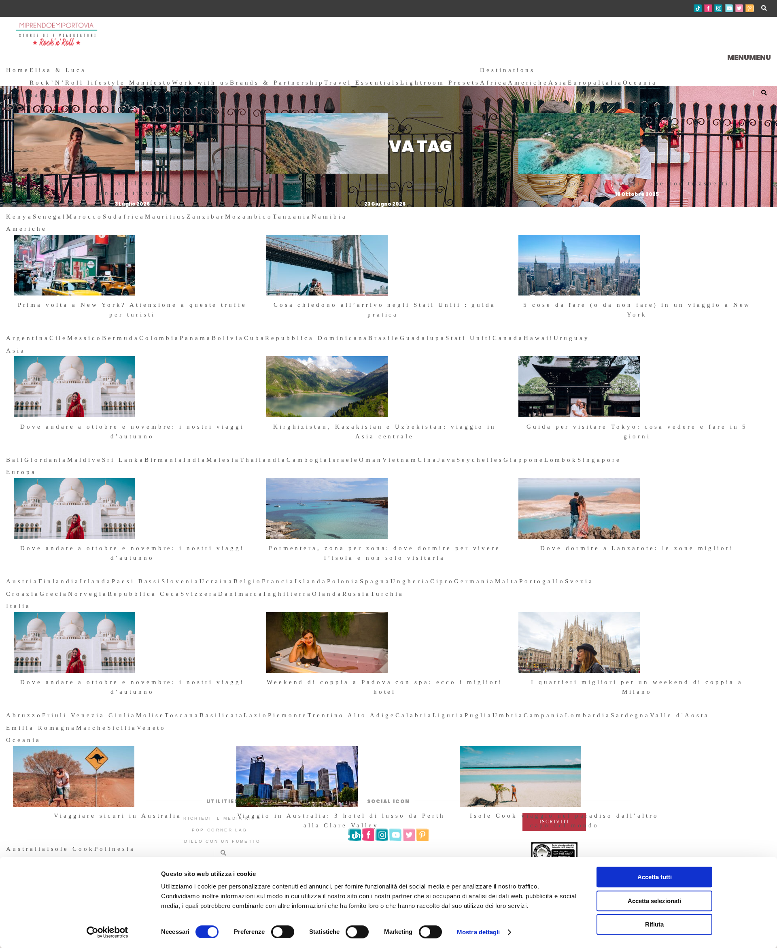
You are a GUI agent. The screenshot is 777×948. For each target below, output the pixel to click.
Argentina (27, 338)
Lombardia (588, 715)
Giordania (46, 460)
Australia (26, 849)
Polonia (343, 581)
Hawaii (539, 338)
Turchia (387, 594)
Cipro (442, 581)
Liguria (449, 715)
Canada (508, 338)
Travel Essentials (362, 82)
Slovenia (180, 581)
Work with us (200, 82)
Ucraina (217, 581)
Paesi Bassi (136, 581)
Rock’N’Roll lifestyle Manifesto (101, 82)
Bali (15, 460)
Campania (544, 715)
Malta (507, 581)
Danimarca (241, 594)
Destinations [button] (507, 70)
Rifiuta (654, 924)
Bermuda (120, 338)
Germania (474, 581)
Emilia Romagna (41, 728)
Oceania (640, 82)
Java (447, 460)
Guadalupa (423, 338)
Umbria (508, 715)
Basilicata (222, 715)
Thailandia (263, 460)
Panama (196, 338)
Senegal (50, 216)
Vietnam (400, 460)
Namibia (329, 216)
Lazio (256, 715)
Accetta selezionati (654, 900)
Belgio (248, 581)
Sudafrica (124, 216)
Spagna (375, 581)
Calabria (414, 715)
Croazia (23, 594)
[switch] (282, 931)
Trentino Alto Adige (351, 715)
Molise (150, 715)
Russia (356, 594)
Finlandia (59, 581)
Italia (610, 82)
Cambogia (308, 460)
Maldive (84, 460)
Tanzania (292, 216)
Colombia (159, 338)
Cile (58, 338)
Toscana (182, 715)
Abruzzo (24, 715)
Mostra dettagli (478, 932)
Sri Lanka (123, 460)
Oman (370, 460)
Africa (494, 82)
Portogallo (542, 581)
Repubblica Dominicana (316, 338)
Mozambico (249, 216)
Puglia (479, 715)
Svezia (579, 581)
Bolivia (228, 338)
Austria (22, 581)
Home (18, 70)
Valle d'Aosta (679, 715)
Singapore (599, 460)
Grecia (54, 594)
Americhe (528, 82)
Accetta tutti (654, 877)
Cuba (254, 338)
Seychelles (479, 460)
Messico (84, 338)
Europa (583, 82)
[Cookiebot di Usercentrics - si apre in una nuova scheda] (107, 932)
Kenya (19, 216)
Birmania (164, 460)
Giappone (523, 460)
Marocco (84, 216)
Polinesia (114, 849)
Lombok (561, 460)
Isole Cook (71, 849)
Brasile (384, 338)
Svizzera (199, 594)
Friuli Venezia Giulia (89, 715)
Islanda (311, 581)
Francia (278, 581)
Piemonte (288, 715)
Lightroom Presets (440, 82)
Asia (558, 82)
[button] (749, 57)
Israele (344, 460)
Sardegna (630, 715)
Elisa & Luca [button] (58, 70)
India (194, 460)
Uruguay (572, 338)
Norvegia (88, 594)
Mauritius (166, 216)
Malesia (223, 460)
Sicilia (122, 728)
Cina (427, 460)
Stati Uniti (469, 338)
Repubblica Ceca (144, 594)
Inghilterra (287, 594)
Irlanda (96, 581)
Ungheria (410, 581)
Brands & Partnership (277, 82)
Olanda (327, 594)
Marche (91, 728)
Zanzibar (206, 216)
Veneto (151, 728)
